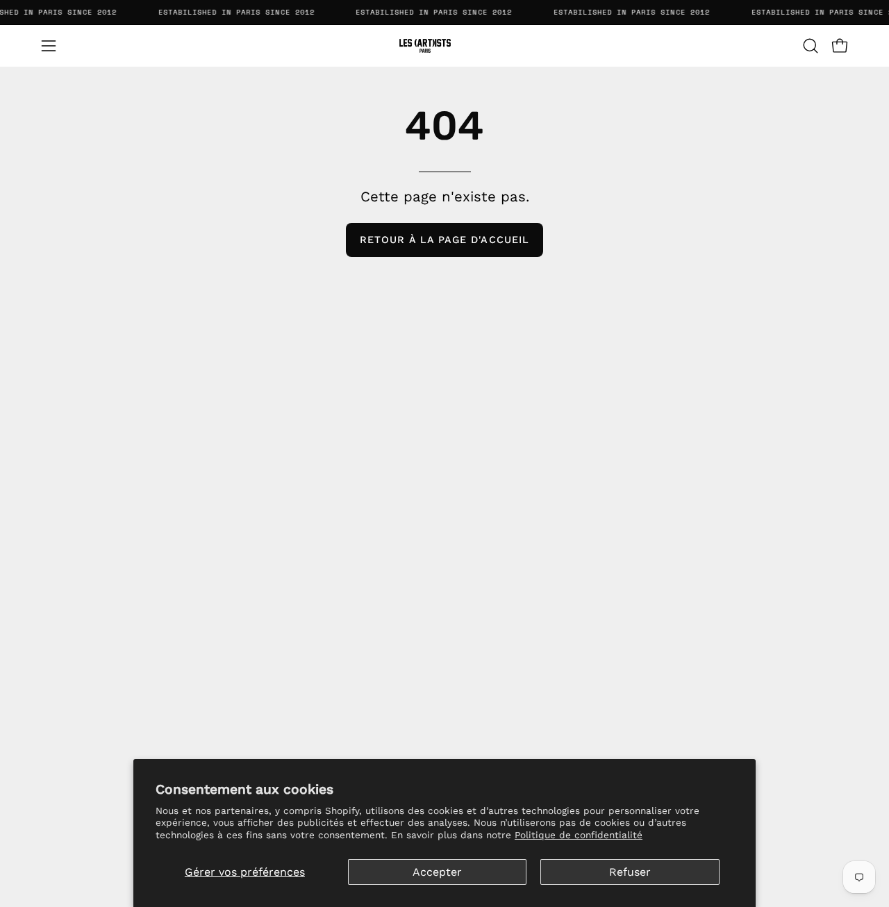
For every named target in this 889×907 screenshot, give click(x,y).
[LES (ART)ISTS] (444, 46)
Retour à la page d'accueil (444, 239)
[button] (810, 45)
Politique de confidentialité (578, 834)
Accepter (437, 872)
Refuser (630, 872)
